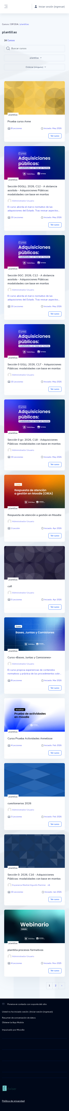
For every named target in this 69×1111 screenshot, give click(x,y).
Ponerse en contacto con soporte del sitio (27, 1004)
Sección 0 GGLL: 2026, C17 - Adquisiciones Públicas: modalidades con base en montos (34, 366)
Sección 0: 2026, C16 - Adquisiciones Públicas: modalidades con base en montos (34, 877)
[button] (34, 67)
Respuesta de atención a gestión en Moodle (34, 515)
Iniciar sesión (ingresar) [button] (52, 7)
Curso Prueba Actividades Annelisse (30, 738)
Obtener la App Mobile (13, 1022)
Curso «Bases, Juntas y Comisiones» (29, 657)
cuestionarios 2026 (19, 803)
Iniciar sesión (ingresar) (41, 1011)
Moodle (20, 1029)
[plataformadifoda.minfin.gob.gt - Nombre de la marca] (34, 1088)
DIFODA (14, 24)
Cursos (5, 24)
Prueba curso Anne (19, 121)
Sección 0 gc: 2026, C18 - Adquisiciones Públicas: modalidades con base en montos (34, 442)
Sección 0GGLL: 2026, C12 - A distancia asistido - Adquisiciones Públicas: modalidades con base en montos (32, 190)
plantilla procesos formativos (25, 950)
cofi (10, 586)
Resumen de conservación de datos (19, 1017)
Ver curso (55, 136)
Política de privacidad (13, 1101)
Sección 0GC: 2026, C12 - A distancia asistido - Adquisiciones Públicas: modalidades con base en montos (31, 279)
